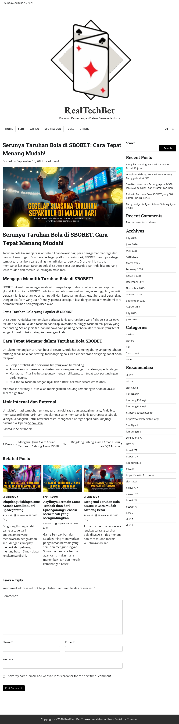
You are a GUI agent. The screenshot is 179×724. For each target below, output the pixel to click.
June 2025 (132, 319)
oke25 (129, 513)
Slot (21, 128)
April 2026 (132, 256)
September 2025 (135, 300)
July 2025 (131, 313)
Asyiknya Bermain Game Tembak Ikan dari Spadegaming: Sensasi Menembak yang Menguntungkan (61, 510)
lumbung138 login (136, 400)
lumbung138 (133, 431)
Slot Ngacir (132, 393)
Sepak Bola (35, 423)
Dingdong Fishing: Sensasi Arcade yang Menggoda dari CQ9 (149, 176)
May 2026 (131, 250)
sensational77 (134, 437)
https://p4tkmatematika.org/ (142, 419)
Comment (10, 596)
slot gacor (131, 481)
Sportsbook (53, 128)
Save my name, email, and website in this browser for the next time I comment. (60, 676)
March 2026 (133, 263)
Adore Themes (128, 719)
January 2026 (133, 275)
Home (9, 128)
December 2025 (135, 281)
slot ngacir (132, 387)
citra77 (130, 444)
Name (8, 642)
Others (84, 128)
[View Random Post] (166, 129)
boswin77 (131, 450)
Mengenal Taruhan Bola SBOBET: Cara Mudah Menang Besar (102, 506)
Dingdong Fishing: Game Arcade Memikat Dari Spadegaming (21, 506)
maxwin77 (132, 456)
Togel (70, 128)
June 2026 (132, 244)
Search (130, 143)
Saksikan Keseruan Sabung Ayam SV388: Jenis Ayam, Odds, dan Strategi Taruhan (149, 186)
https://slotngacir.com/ (139, 412)
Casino (34, 128)
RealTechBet (89, 110)
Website (8, 659)
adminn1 (53, 161)
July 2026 (131, 238)
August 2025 (133, 306)
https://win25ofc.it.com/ (140, 475)
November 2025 (135, 288)
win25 (129, 381)
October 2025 (134, 294)
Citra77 (130, 469)
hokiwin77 (132, 487)
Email (70, 642)
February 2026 (134, 269)
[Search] (173, 129)
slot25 (129, 375)
